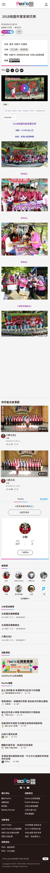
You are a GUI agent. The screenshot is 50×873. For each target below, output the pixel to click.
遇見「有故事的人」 (33, 836)
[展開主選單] (3, 4)
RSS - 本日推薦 (8, 851)
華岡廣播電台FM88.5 (13, 693)
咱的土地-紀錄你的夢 (10, 832)
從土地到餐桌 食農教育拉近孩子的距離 (20, 690)
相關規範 (5, 802)
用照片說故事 (7, 836)
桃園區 (24, 44)
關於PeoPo (6, 798)
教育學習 (24, 50)
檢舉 (19, 32)
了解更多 (25, 552)
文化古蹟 (13, 50)
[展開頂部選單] (46, 4)
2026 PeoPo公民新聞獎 (11, 828)
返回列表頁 (24, 512)
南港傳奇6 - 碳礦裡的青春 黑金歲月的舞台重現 (24, 701)
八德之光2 (11, 434)
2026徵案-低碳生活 (33, 824)
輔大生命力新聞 (11, 726)
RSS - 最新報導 (8, 847)
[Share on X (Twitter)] (12, 70)
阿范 (43, 581)
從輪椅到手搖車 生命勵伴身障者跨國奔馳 (21, 723)
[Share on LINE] (17, 70)
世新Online (9, 715)
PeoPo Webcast (32, 802)
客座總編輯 (29, 813)
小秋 (7, 438)
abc (6, 737)
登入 (32, 506)
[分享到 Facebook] (7, 70)
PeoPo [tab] (21, 499)
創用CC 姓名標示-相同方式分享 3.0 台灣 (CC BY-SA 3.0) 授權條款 (15, 60)
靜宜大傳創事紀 (11, 748)
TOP (45, 859)
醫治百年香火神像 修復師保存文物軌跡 (20, 712)
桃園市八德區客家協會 (19, 55)
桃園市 (17, 44)
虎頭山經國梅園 (37, 55)
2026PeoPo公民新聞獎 (12, 675)
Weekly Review (8, 809)
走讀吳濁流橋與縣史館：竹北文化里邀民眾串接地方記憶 (25, 757)
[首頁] (25, 4)
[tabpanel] (24, 506)
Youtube (28, 788)
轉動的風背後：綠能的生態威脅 (17, 744)
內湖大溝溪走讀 (9, 734)
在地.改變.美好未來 (33, 832)
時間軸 (4, 806)
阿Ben (7, 762)
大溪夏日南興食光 (10, 625)
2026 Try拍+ (6, 824)
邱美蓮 (7, 704)
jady (6, 581)
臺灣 (11, 44)
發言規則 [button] (44, 499)
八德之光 (10, 479)
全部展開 (24, 599)
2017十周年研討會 (33, 828)
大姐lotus (31, 581)
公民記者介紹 (30, 809)
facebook (21, 788)
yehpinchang (18, 581)
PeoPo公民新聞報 (32, 798)
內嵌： (6, 104)
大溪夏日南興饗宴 (10, 613)
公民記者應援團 (31, 806)
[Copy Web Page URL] (21, 70)
